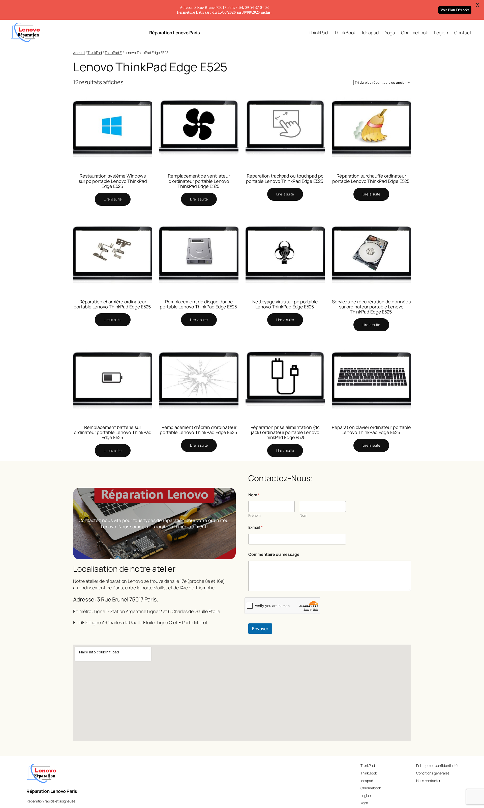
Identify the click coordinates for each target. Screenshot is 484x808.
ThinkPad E (113, 52)
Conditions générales (432, 773)
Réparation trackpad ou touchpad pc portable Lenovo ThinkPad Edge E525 (285, 178)
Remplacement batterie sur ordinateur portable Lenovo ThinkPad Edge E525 (113, 432)
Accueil (79, 52)
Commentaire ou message (273, 554)
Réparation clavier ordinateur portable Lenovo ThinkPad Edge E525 (371, 430)
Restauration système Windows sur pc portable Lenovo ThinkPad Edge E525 (113, 181)
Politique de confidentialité (437, 765)
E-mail (255, 527)
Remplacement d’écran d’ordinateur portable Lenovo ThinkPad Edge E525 (199, 430)
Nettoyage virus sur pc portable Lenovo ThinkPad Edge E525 (285, 304)
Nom (303, 515)
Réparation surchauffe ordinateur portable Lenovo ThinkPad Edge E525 (371, 178)
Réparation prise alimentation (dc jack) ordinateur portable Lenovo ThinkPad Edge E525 (285, 432)
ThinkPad (94, 52)
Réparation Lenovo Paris (174, 33)
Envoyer (260, 628)
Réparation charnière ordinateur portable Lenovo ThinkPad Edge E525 (113, 304)
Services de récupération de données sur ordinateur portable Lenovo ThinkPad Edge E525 (371, 306)
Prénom (254, 515)
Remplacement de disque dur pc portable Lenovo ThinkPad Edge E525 (199, 304)
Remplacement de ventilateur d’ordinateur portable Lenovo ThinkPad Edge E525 (199, 181)
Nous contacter (428, 780)
